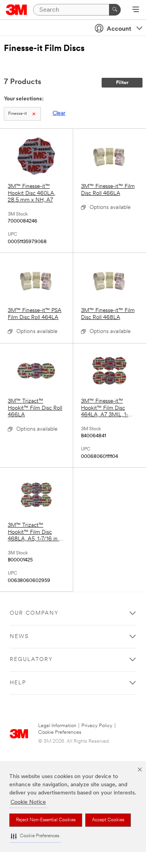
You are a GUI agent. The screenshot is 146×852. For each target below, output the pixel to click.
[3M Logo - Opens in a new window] (16, 10)
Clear (59, 113)
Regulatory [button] (31, 660)
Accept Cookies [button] (108, 820)
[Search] (115, 10)
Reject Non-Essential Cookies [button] (46, 820)
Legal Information (57, 725)
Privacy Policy (97, 725)
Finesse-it (17, 114)
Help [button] (18, 683)
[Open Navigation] (135, 10)
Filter (122, 82)
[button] (35, 836)
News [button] (19, 637)
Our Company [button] (34, 613)
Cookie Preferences (59, 732)
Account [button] (119, 29)
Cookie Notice (28, 802)
